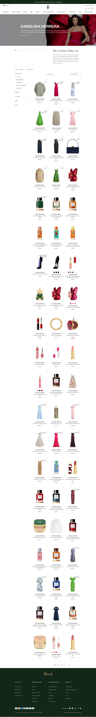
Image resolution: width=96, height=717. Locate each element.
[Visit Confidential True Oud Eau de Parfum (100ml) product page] (56, 194)
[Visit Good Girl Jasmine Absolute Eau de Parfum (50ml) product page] (56, 253)
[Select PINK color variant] (37, 390)
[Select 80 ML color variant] (56, 272)
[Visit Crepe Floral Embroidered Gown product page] (39, 402)
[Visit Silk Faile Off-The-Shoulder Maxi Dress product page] (73, 574)
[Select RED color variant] (42, 390)
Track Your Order (36, 692)
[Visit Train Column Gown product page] (56, 430)
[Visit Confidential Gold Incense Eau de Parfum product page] (73, 603)
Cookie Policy (52, 701)
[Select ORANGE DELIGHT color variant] (54, 652)
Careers (67, 692)
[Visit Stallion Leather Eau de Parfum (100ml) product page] (73, 194)
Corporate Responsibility (71, 689)
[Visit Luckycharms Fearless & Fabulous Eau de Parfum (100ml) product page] (73, 224)
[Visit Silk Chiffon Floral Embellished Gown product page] (56, 79)
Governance (68, 698)
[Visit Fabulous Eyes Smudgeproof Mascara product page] (39, 314)
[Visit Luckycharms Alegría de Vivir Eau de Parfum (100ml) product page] (39, 545)
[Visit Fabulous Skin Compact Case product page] (39, 516)
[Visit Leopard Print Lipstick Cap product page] (56, 402)
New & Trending (16, 12)
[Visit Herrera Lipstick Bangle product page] (56, 314)
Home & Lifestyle (61, 12)
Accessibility (17, 712)
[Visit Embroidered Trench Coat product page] (39, 165)
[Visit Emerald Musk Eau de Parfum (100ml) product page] (39, 194)
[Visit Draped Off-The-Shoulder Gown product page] (73, 402)
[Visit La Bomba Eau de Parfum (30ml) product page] (73, 284)
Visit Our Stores (88, 12)
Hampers (34, 698)
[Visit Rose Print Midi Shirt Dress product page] (39, 574)
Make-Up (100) (19, 79)
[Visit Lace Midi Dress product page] (56, 165)
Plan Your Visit (18, 686)
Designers (6, 12)
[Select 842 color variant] (70, 272)
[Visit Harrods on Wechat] (80, 708)
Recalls (50, 698)
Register (91, 5)
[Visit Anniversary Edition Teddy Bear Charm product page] (39, 284)
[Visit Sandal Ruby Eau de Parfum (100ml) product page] (39, 487)
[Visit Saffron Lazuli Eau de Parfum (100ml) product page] (56, 574)
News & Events (18, 695)
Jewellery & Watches (48, 12)
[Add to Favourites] (46, 79)
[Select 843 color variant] (68, 272)
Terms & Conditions (26, 712)
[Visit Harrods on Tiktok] (75, 708)
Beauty (37, 12)
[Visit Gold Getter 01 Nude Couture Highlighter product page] (39, 633)
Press (67, 695)
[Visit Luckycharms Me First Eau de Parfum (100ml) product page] (56, 224)
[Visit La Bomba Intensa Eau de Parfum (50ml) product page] (73, 165)
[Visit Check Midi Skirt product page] (56, 108)
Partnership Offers (53, 689)
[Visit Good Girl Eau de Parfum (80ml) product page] (39, 253)
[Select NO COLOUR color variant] (54, 272)
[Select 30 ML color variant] (58, 272)
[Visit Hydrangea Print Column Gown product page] (73, 79)
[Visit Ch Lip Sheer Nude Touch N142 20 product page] (73, 633)
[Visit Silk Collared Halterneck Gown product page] (39, 108)
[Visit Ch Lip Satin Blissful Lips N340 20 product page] (73, 343)
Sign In (87, 5)
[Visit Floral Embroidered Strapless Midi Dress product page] (56, 136)
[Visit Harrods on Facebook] (69, 708)
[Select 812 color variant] (73, 272)
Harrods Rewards (53, 686)
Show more (24, 35)
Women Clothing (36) (21, 85)
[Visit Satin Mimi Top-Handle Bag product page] (73, 136)
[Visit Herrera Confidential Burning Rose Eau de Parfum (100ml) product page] (73, 516)
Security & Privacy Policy (36, 712)
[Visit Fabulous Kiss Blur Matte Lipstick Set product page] (73, 458)
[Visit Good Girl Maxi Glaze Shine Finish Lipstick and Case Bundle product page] (73, 253)
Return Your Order (36, 695)
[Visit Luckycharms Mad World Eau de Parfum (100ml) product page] (56, 458)
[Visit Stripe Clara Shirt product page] (39, 79)
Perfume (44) (19, 82)
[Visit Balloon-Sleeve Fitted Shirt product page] (56, 516)
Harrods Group (69, 686)
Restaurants (18, 692)
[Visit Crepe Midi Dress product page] (73, 108)
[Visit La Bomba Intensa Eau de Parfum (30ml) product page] (56, 284)
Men (31, 12)
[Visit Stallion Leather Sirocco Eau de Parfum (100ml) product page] (56, 545)
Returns (33, 689)
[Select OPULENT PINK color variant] (56, 652)
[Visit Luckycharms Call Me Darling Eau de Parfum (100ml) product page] (39, 224)
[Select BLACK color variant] (39, 390)
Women (25, 12)
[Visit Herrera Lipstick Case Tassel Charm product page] (39, 371)
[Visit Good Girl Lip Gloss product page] (56, 633)
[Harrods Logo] (48, 674)
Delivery (33, 686)
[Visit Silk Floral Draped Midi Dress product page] (73, 487)
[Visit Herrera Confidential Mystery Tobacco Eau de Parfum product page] (56, 371)
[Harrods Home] (48, 7)
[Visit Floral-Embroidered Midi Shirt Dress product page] (56, 603)
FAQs (50, 692)
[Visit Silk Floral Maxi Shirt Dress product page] (73, 545)
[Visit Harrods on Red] (77, 708)
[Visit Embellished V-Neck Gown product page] (39, 458)
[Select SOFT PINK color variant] (52, 652)
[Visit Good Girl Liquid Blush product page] (39, 343)
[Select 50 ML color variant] (75, 303)
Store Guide (17, 689)
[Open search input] (86, 8)
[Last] (69, 665)
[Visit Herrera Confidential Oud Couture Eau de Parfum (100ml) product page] (56, 487)
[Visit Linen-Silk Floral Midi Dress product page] (73, 371)
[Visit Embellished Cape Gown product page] (39, 136)
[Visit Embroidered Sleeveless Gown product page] (39, 430)
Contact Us (51, 695)
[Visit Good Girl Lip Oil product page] (56, 343)
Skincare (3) (19, 88)
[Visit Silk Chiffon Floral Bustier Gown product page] (73, 430)
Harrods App (35, 701)
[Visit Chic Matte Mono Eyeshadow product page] (73, 314)
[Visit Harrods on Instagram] (72, 708)
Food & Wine (72, 12)
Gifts (80, 12)
